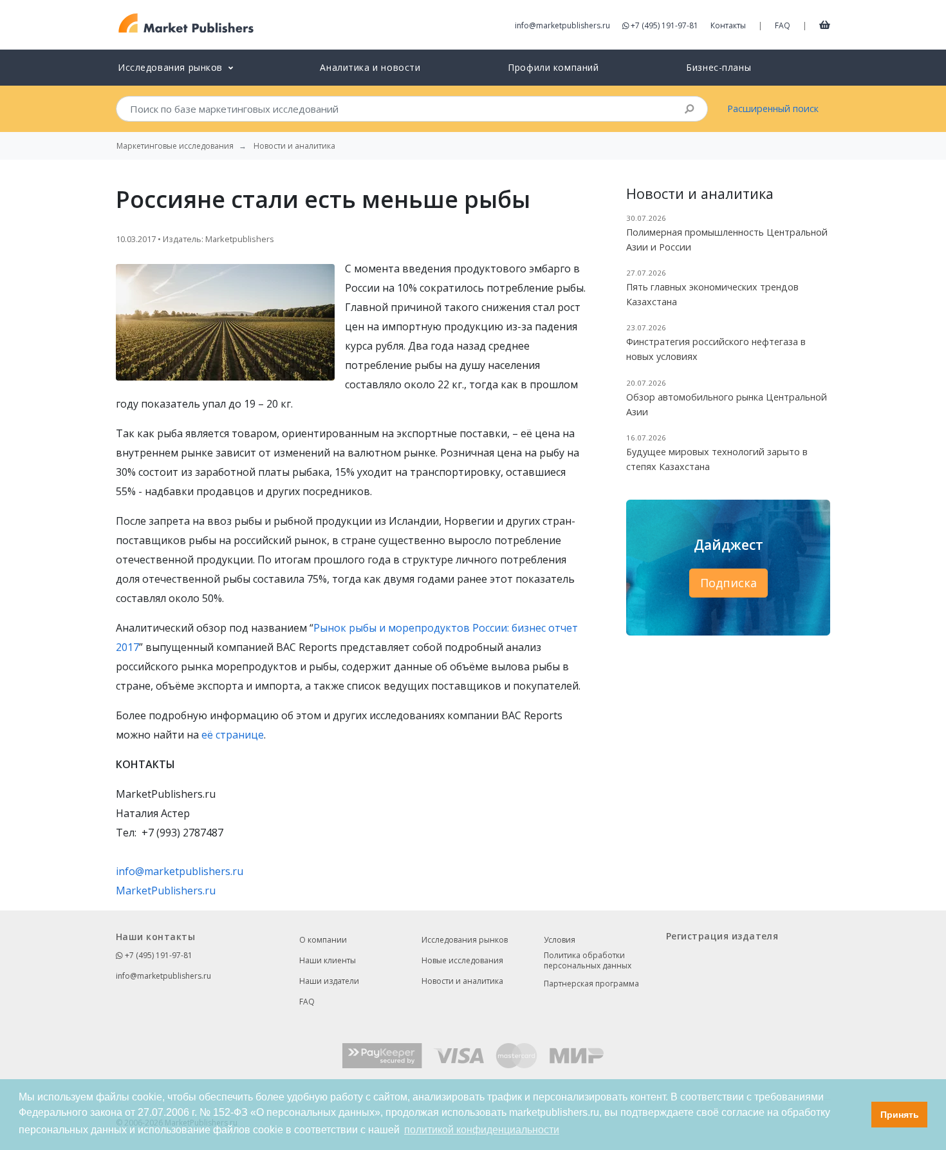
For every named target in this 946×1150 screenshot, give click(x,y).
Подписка (728, 582)
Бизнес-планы (718, 67)
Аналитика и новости (370, 67)
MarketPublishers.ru (166, 890)
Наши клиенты (327, 960)
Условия (559, 939)
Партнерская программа (591, 983)
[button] (858, 1114)
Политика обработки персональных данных (587, 960)
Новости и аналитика (462, 981)
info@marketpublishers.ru (562, 25)
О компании (323, 939)
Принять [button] (899, 1114)
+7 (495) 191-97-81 (664, 25)
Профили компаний (553, 67)
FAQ (782, 25)
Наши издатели (329, 981)
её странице (232, 735)
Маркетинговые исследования (175, 146)
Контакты (728, 25)
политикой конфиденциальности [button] (481, 1129)
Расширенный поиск (773, 108)
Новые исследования (462, 960)
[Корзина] (824, 24)
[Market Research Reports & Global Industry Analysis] (186, 23)
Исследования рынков (465, 939)
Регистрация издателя (722, 936)
